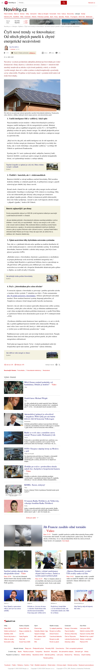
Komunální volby (9, 642)
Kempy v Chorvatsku (71, 628)
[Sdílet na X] (59, 365)
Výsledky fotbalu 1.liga (41, 631)
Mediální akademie (40, 665)
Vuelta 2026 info (24, 628)
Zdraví (26, 437)
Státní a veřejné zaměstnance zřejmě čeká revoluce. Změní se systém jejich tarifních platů (47, 573)
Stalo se (16, 14)
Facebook (7, 665)
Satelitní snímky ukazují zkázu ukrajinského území (16, 572)
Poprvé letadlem (70, 631)
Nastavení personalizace (86, 665)
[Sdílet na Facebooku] (56, 365)
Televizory (77, 654)
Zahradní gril (79, 651)
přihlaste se (32, 53)
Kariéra (26, 665)
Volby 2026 (7, 628)
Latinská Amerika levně (72, 639)
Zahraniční (33, 14)
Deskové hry (68, 654)
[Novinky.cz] (15, 10)
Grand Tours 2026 (24, 642)
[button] (32, 95)
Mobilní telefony (26, 654)
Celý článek (65, 541)
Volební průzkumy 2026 (11, 631)
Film (25, 401)
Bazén (20, 651)
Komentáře (53, 14)
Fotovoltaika (21, 370)
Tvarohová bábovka (56, 636)
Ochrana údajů (61, 665)
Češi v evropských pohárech (74, 648)
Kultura (64, 14)
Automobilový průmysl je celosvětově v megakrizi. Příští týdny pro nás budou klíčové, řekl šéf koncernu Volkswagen (39, 416)
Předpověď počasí (38, 648)
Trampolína (38, 651)
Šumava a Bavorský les (72, 633)
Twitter (14, 665)
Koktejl (83, 14)
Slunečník (47, 651)
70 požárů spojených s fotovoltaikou (22, 295)
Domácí (22, 14)
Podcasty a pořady (43, 16)
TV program (74, 16)
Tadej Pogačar (23, 636)
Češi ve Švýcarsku (70, 636)
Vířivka (86, 651)
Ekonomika (70, 14)
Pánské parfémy (48, 658)
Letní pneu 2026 (85, 628)
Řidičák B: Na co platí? (87, 636)
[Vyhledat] (64, 3)
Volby (27, 14)
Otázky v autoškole (85, 639)
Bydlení (8, 169)
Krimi (58, 14)
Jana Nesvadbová (14, 47)
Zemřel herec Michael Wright (35, 398)
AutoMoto (16, 16)
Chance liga (38, 628)
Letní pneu (60, 654)
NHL (35, 642)
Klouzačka (54, 651)
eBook (45, 53)
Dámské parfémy (50, 654)
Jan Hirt (21, 633)
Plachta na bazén (28, 651)
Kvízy (56, 16)
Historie (34, 16)
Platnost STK (84, 642)
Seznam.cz (91, 2)
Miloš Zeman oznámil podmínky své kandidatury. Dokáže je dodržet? (38, 383)
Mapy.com (28, 648)
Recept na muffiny (55, 631)
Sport (51, 16)
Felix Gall (22, 639)
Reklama (20, 665)
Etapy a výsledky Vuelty (26, 631)
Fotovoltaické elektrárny (34, 370)
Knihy (25, 506)
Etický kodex (51, 665)
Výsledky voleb (8, 633)
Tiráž (31, 665)
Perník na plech (54, 642)
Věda (21, 16)
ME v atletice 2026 (40, 636)
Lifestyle (77, 14)
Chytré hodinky (85, 654)
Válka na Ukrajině (43, 14)
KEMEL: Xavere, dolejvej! (34, 485)
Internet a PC (8, 16)
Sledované (89, 16)
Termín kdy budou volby (11, 636)
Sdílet (52, 53)
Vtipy (25, 387)
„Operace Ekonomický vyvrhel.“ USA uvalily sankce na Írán (79, 572)
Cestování (27, 16)
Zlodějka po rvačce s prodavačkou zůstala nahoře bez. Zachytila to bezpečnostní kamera (42, 467)
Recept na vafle (54, 639)
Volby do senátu (9, 639)
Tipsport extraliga (39, 633)
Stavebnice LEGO (37, 654)
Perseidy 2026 (49, 648)
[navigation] (2, 2)
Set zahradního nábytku (66, 651)
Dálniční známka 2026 (86, 631)
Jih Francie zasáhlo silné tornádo (64, 527)
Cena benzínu (60, 648)
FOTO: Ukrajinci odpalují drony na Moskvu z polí (41, 449)
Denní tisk (82, 16)
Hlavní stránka (8, 14)
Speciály (61, 16)
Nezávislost (46, 370)
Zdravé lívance (54, 633)
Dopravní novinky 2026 (87, 633)
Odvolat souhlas (72, 665)
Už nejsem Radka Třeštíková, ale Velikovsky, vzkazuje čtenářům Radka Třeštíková (41, 502)
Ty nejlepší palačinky (56, 628)
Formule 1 (37, 639)
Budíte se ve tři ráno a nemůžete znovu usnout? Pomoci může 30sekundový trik (39, 433)
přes (8, 295)
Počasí (67, 16)
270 (59, 53)
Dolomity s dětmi (70, 642)
